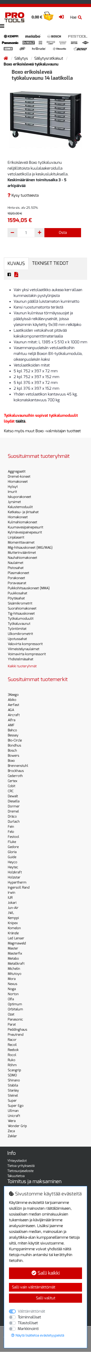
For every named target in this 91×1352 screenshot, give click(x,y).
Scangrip (14, 1070)
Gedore (13, 847)
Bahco (12, 730)
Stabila (13, 1085)
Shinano (14, 1080)
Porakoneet (16, 578)
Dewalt (13, 796)
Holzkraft (15, 872)
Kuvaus (16, 263)
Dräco (12, 816)
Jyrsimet (14, 502)
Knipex (13, 923)
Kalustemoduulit (20, 507)
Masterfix (15, 953)
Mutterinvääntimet (22, 552)
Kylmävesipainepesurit (25, 532)
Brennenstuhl (18, 765)
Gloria (12, 852)
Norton (13, 994)
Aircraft (14, 715)
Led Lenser (16, 938)
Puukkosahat (17, 593)
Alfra (11, 720)
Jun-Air (13, 908)
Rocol (12, 1055)
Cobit (11, 786)
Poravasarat (17, 583)
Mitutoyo (14, 973)
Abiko (12, 700)
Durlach (14, 821)
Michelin (14, 968)
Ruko (11, 1060)
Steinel (13, 1095)
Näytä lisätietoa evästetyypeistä (39, 1335)
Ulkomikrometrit (20, 634)
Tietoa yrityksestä (20, 1166)
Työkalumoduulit (20, 618)
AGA (11, 710)
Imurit (12, 491)
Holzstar (14, 877)
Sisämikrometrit (20, 603)
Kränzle (13, 933)
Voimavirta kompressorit (27, 654)
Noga (12, 989)
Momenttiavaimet (21, 542)
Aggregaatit (16, 471)
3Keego (13, 694)
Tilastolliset (28, 1322)
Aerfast (13, 705)
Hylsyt (13, 486)
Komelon (14, 928)
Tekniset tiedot (50, 263)
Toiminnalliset (29, 1317)
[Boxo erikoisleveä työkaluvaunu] (45, 119)
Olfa (11, 999)
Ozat (11, 1014)
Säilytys (21, 58)
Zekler (12, 1136)
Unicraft (14, 1116)
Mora (12, 979)
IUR (10, 897)
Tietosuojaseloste (20, 1171)
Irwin (11, 892)
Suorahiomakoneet (22, 608)
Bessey (13, 735)
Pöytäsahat (16, 598)
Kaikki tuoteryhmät (22, 666)
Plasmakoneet (18, 573)
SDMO (12, 1075)
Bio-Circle (15, 740)
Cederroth (15, 776)
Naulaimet (15, 563)
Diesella (13, 801)
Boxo (11, 760)
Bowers (13, 755)
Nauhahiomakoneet (22, 557)
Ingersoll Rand (19, 887)
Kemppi (13, 918)
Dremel (13, 811)
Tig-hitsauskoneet (21, 613)
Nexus (12, 984)
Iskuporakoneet (19, 497)
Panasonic (15, 1019)
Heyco (12, 862)
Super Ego (16, 1105)
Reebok (13, 1050)
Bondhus (14, 745)
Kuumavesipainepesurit (25, 527)
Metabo (13, 958)
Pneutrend (16, 1034)
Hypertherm (17, 882)
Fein (11, 826)
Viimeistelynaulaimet (23, 649)
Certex (12, 781)
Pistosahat (16, 568)
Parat (12, 1024)
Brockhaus (16, 771)
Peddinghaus (17, 1029)
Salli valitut (45, 1298)
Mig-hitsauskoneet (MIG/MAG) (30, 547)
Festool (13, 836)
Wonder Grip (17, 1126)
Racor (12, 1039)
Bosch (12, 750)
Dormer (14, 806)
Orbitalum (15, 1009)
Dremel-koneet (19, 476)
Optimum (15, 1004)
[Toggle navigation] (2, 26)
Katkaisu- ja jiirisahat (23, 512)
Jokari (12, 902)
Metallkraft (16, 963)
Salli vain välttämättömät (33, 1287)
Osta (63, 232)
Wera (12, 1121)
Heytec (13, 867)
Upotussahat (17, 639)
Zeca (11, 1131)
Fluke (12, 842)
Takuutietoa (16, 1176)
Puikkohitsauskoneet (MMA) (29, 588)
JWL (11, 913)
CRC (11, 791)
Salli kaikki (48, 1273)
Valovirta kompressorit (25, 644)
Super (12, 1100)
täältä (20, 421)
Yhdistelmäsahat (20, 659)
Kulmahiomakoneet (22, 522)
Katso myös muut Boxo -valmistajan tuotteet (42, 430)
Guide (12, 857)
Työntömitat (17, 628)
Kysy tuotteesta (24, 195)
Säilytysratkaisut (49, 58)
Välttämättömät (31, 1311)
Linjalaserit (16, 537)
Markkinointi (28, 1328)
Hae (73, 17)
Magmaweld (17, 943)
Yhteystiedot (17, 1160)
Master (13, 948)
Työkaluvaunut (19, 623)
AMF (11, 725)
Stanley (13, 1090)
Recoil (12, 1045)
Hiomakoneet (18, 481)
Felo (11, 831)
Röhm (12, 1065)
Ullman (13, 1110)
